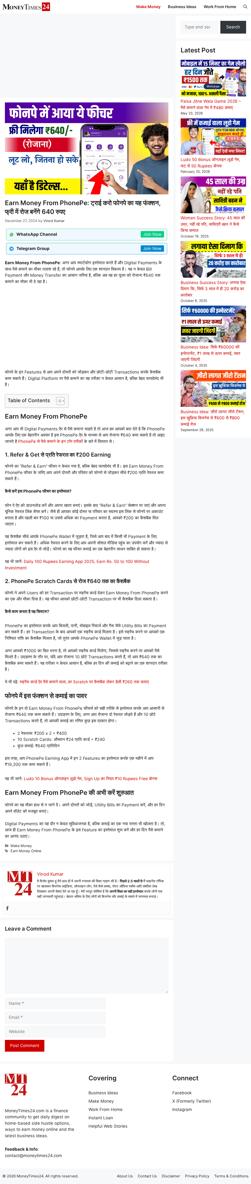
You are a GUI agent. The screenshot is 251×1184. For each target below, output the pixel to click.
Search (233, 27)
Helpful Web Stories (107, 1126)
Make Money (148, 6)
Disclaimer (171, 1176)
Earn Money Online (26, 851)
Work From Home (220, 6)
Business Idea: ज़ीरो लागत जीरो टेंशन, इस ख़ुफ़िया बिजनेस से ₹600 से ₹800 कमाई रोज (213, 418)
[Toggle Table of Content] (57, 401)
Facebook (182, 1092)
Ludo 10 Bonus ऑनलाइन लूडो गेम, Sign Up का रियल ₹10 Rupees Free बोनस (90, 778)
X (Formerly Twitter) (191, 1101)
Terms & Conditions (231, 1176)
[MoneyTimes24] (26, 6)
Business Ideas (182, 6)
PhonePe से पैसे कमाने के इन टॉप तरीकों (50, 441)
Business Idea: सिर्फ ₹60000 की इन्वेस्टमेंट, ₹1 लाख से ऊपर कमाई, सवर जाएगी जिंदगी (210, 353)
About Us (125, 1176)
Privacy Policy (197, 1176)
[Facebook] (7, 908)
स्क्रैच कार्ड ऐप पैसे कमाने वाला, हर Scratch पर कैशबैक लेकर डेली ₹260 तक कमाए (84, 681)
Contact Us (147, 1176)
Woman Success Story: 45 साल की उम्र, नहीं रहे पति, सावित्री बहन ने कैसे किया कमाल (213, 224)
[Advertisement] (86, 55)
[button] (245, 6)
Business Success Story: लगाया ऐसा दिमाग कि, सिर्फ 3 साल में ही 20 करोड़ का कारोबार (213, 289)
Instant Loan (100, 1117)
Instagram (182, 1109)
